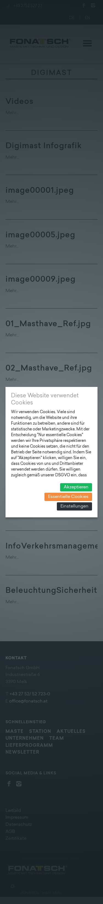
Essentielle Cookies (68, 497)
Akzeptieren (76, 487)
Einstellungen (74, 506)
